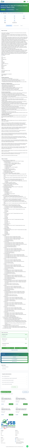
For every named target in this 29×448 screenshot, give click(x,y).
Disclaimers (2, 440)
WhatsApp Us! (15, 361)
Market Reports (17, 431)
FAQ (1, 434)
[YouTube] (4, 428)
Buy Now (3, 9)
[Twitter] (2, 428)
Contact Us (2, 435)
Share (17, 9)
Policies (2, 441)
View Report (11, 414)
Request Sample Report (11, 9)
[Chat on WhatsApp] (27, 446)
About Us (2, 431)
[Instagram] (3, 428)
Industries (16, 434)
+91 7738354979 (15, 359)
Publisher (16, 435)
